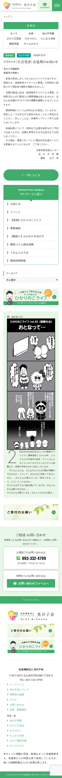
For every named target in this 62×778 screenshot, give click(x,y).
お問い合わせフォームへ (33, 583)
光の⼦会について (19, 689)
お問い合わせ (17, 704)
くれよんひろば (17, 252)
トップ (6, 16)
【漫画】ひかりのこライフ (24, 220)
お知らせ (14, 203)
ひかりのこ (16, 730)
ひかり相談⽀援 (18, 740)
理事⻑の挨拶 (17, 694)
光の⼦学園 (16, 720)
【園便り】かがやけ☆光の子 (25, 236)
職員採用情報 (16, 260)
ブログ (13, 699)
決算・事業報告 (18, 709)
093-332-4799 (34, 558)
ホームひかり (17, 745)
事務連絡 (14, 228)
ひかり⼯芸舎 (17, 725)
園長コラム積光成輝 (20, 244)
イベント (14, 212)
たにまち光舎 (17, 735)
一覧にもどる (32, 175)
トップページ (17, 684)
